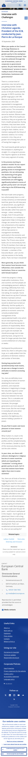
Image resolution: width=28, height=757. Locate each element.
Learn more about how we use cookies (15, 744)
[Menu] (25, 5)
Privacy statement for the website (15, 671)
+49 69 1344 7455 (14, 590)
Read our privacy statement (15, 741)
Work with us (8, 630)
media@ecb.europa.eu (16, 593)
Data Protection (9, 668)
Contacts (7, 639)
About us (7, 628)
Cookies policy (8, 674)
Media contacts (10, 610)
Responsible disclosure (11, 658)
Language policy (9, 679)
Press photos (8, 636)
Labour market (9, 539)
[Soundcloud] (23, 695)
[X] (5, 695)
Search (19, 5)
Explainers (7, 633)
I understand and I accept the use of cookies (15, 749)
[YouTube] (18, 695)
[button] (25, 2)
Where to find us (9, 641)
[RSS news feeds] (14, 699)
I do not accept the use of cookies (15, 753)
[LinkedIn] (10, 695)
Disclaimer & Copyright (11, 652)
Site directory (9, 683)
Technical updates (10, 655)
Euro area (21, 539)
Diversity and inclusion (14, 542)
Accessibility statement (11, 676)
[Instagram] (14, 695)
